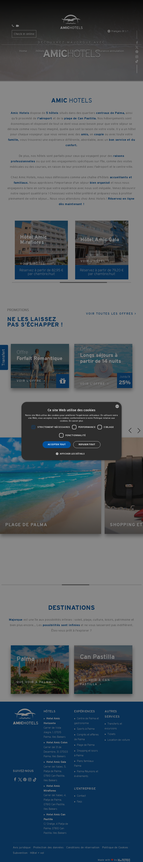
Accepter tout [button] (57, 444)
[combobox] (117, 406)
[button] (71, 454)
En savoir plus (76, 420)
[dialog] (71, 431)
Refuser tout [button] (87, 444)
